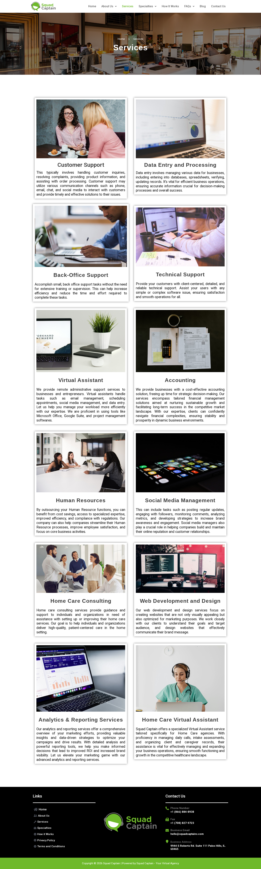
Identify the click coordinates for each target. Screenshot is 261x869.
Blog (203, 6)
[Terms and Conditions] (64, 846)
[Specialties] (64, 828)
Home (92, 6)
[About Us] (64, 816)
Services (127, 6)
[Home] (64, 810)
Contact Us (218, 6)
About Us (107, 6)
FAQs (187, 6)
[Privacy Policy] (64, 840)
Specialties (146, 6)
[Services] (64, 822)
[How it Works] (64, 834)
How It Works (170, 6)
